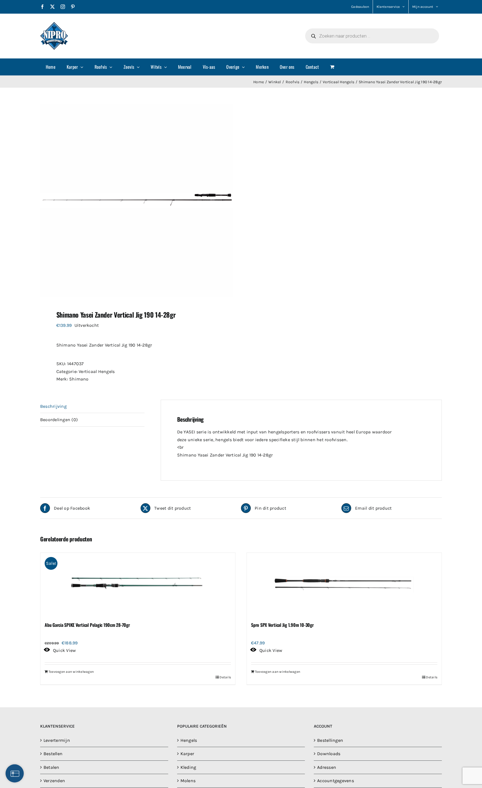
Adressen (326, 767)
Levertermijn (57, 740)
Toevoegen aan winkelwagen (71, 672)
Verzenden (54, 780)
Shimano (79, 379)
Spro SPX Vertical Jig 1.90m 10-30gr (282, 625)
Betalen (51, 767)
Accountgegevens (335, 780)
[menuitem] (50, 66)
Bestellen (53, 753)
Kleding (188, 767)
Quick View (64, 650)
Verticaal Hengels (97, 371)
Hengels (188, 740)
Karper (187, 753)
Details (225, 677)
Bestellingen (330, 740)
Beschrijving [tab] (53, 406)
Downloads (328, 753)
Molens (188, 780)
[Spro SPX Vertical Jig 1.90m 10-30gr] (344, 585)
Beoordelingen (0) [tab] (59, 419)
